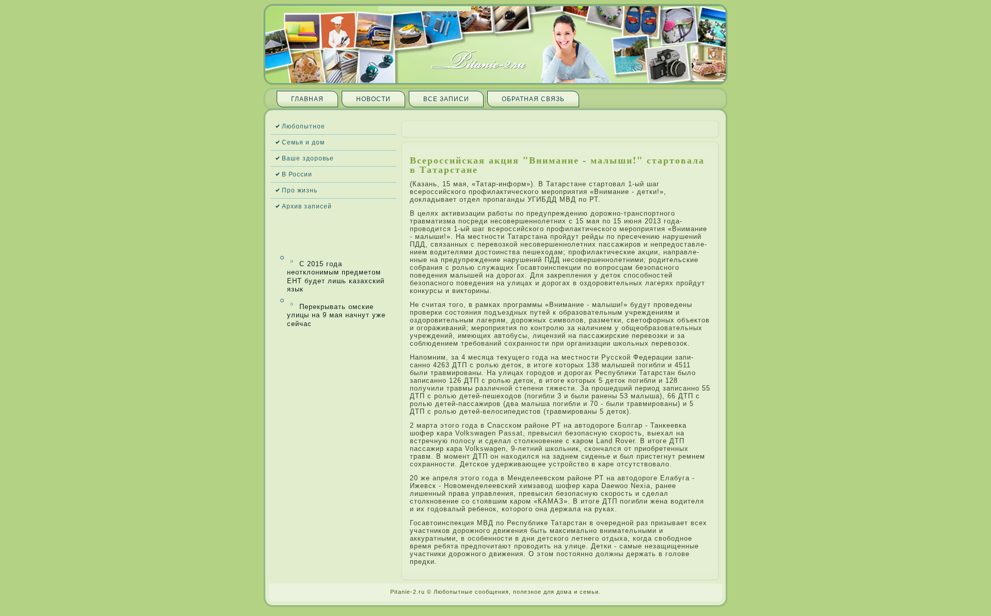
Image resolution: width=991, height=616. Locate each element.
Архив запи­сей (307, 206)
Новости (373, 99)
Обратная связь (533, 99)
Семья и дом (303, 142)
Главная (307, 99)
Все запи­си (446, 99)
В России (297, 174)
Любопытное (303, 126)
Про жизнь (299, 190)
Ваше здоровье (308, 158)
